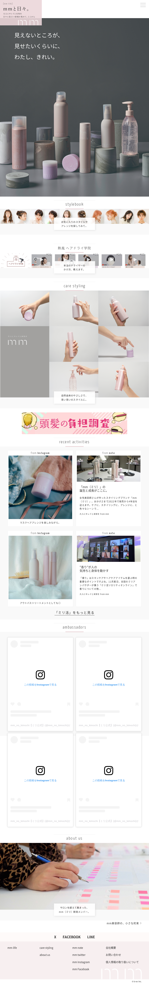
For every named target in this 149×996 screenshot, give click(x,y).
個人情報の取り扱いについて (122, 962)
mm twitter (78, 954)
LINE (91, 936)
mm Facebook (80, 969)
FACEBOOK (72, 936)
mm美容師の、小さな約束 (123, 923)
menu (143, 5)
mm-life (12, 947)
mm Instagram (81, 962)
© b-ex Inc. (137, 981)
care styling (46, 947)
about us (45, 954)
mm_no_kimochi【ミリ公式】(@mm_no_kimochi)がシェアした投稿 (49, 725)
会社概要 (111, 947)
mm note (77, 947)
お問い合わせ (113, 954)
